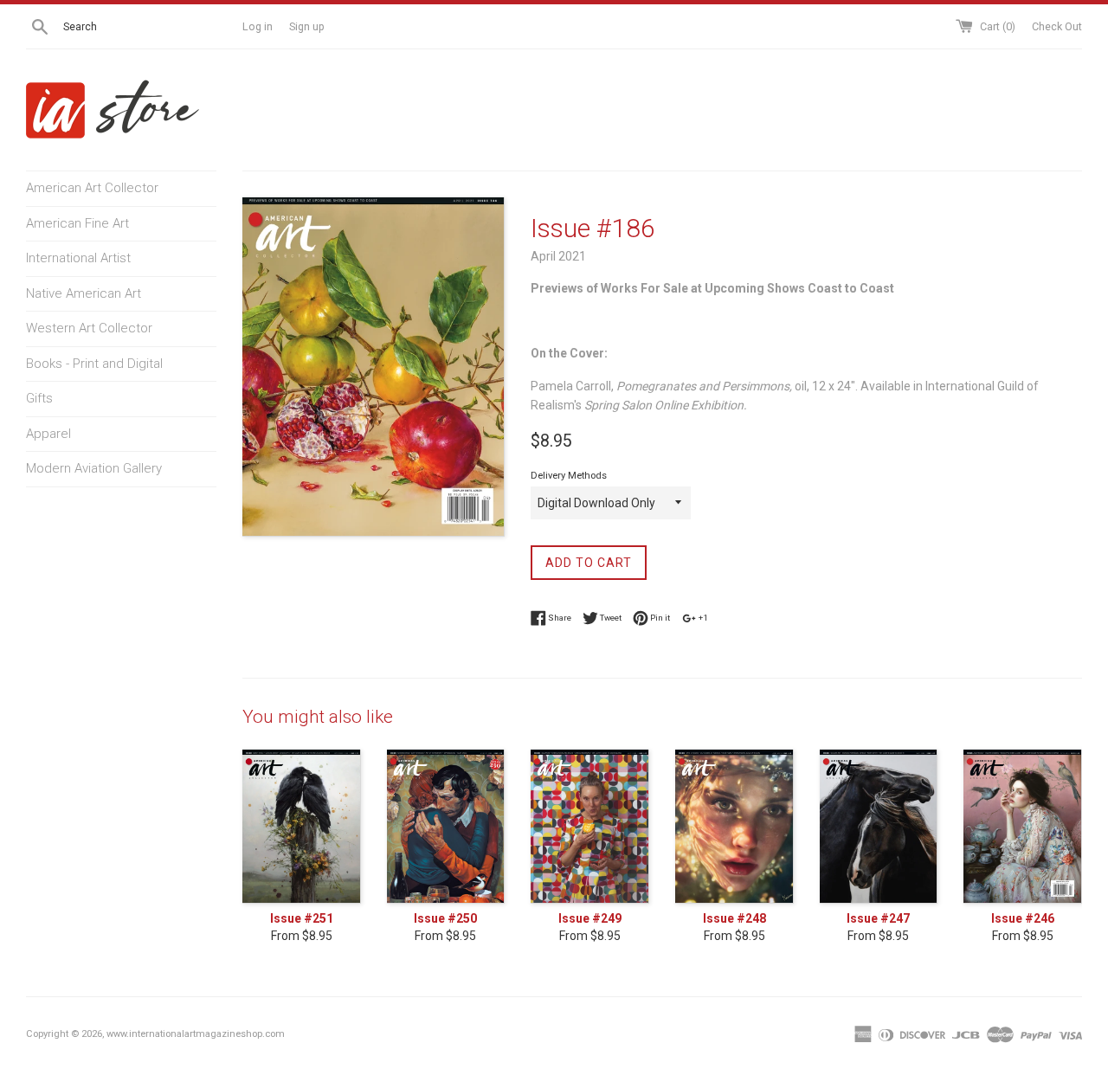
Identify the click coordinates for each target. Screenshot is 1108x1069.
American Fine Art (77, 223)
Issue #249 (590, 918)
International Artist (78, 258)
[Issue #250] (446, 827)
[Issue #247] (879, 827)
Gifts (39, 398)
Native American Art (83, 293)
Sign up (307, 26)
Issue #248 (734, 918)
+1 (702, 616)
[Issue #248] (734, 827)
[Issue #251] (301, 827)
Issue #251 (301, 918)
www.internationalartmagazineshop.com (195, 1034)
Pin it (659, 616)
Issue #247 (878, 918)
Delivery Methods (569, 475)
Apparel (48, 433)
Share (558, 616)
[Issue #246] (1022, 827)
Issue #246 (1022, 918)
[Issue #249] (590, 827)
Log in (257, 26)
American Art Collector (92, 188)
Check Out (1057, 26)
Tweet (610, 616)
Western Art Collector (89, 328)
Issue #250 (445, 918)
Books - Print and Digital (94, 363)
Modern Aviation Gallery (94, 468)
